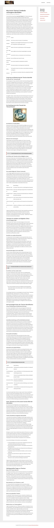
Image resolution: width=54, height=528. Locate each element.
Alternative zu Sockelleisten (44, 16)
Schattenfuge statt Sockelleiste (44, 14)
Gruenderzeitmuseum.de (9, 2)
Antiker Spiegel (42, 18)
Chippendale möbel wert (43, 12)
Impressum (30, 525)
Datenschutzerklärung (35, 525)
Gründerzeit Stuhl (42, 20)
